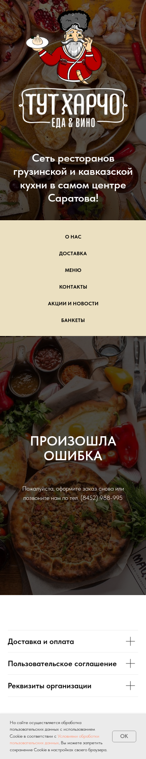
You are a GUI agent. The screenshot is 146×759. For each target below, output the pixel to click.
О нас (73, 396)
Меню (73, 429)
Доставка (73, 413)
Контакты (73, 446)
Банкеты (73, 479)
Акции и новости (73, 463)
